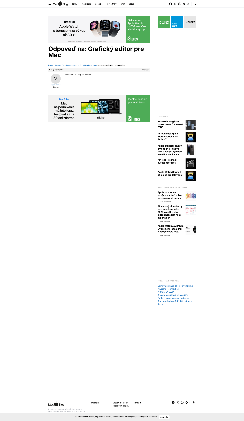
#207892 (145, 70)
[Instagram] (179, 4)
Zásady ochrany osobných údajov (120, 404)
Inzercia (95, 402)
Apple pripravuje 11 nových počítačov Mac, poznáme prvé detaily (170, 195)
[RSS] (188, 4)
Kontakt (137, 402)
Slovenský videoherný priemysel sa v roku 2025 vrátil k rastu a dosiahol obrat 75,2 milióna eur (170, 212)
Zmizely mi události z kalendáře (173, 295)
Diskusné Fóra (60, 65)
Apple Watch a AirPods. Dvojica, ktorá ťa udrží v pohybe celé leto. (170, 229)
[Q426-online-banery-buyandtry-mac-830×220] (99, 108)
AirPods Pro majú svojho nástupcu (167, 161)
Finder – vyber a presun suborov (173, 298)
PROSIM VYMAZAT (167, 292)
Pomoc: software (72, 65)
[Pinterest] (184, 4)
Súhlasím (164, 417)
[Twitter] (175, 4)
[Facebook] (170, 4)
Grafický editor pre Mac (88, 65)
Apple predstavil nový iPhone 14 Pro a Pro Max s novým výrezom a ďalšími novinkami (170, 150)
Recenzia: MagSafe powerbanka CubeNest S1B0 (170, 124)
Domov (51, 65)
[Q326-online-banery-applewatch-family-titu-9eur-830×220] (99, 29)
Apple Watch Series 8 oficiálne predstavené (170, 173)
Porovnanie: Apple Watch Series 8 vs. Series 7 (168, 136)
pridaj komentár (165, 202)
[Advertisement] (177, 71)
